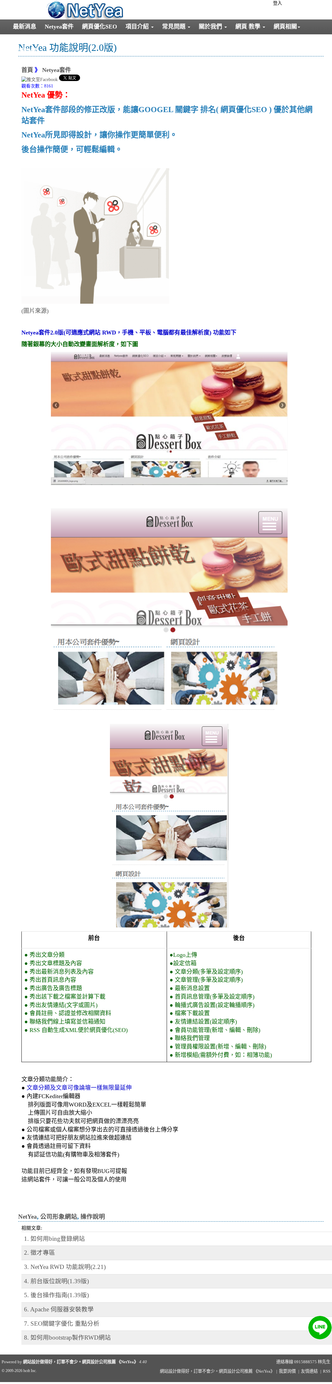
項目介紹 (137, 26)
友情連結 (309, 1371)
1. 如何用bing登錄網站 (54, 1238)
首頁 (27, 70)
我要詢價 (24, 51)
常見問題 (174, 26)
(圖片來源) (35, 311)
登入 (277, 3)
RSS (326, 1371)
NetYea (27, 1216)
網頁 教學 (248, 26)
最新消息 (24, 26)
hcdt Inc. (30, 1370)
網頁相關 (285, 26)
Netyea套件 (59, 26)
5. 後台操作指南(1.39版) (56, 1295)
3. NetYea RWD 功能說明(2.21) (65, 1266)
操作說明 (92, 1216)
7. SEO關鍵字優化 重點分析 (62, 1323)
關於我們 (211, 26)
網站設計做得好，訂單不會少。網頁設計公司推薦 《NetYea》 (80, 1361)
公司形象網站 (58, 1216)
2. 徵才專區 (39, 1252)
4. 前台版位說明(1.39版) (56, 1281)
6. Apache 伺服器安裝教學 (59, 1309)
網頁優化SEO (99, 26)
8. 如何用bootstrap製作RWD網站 (67, 1337)
